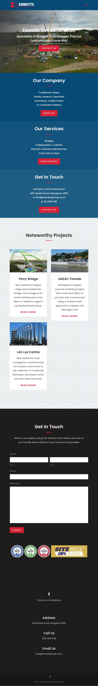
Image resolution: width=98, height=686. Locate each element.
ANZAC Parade (69, 279)
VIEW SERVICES (49, 161)
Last (52, 465)
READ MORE (28, 312)
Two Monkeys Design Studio (52, 682)
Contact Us (49, 48)
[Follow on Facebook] (49, 594)
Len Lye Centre (28, 352)
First (12, 465)
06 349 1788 (50, 201)
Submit (16, 530)
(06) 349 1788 (49, 638)
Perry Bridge (28, 279)
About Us (49, 113)
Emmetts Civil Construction (49, 30)
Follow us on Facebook (49, 600)
